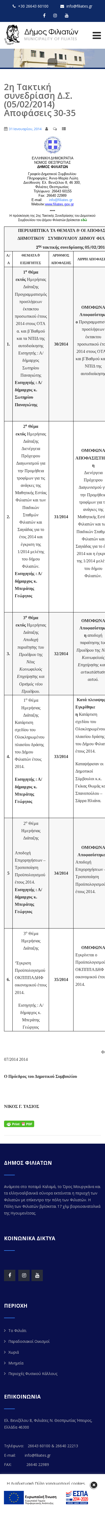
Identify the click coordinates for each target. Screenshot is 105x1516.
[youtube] (67, 15)
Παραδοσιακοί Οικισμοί (29, 1341)
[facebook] (44, 15)
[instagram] (55, 15)
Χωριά (13, 1352)
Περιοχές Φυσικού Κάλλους (32, 1373)
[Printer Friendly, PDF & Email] (19, 1123)
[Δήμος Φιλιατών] (42, 35)
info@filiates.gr (60, 200)
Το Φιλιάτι (17, 1330)
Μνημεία (15, 1363)
